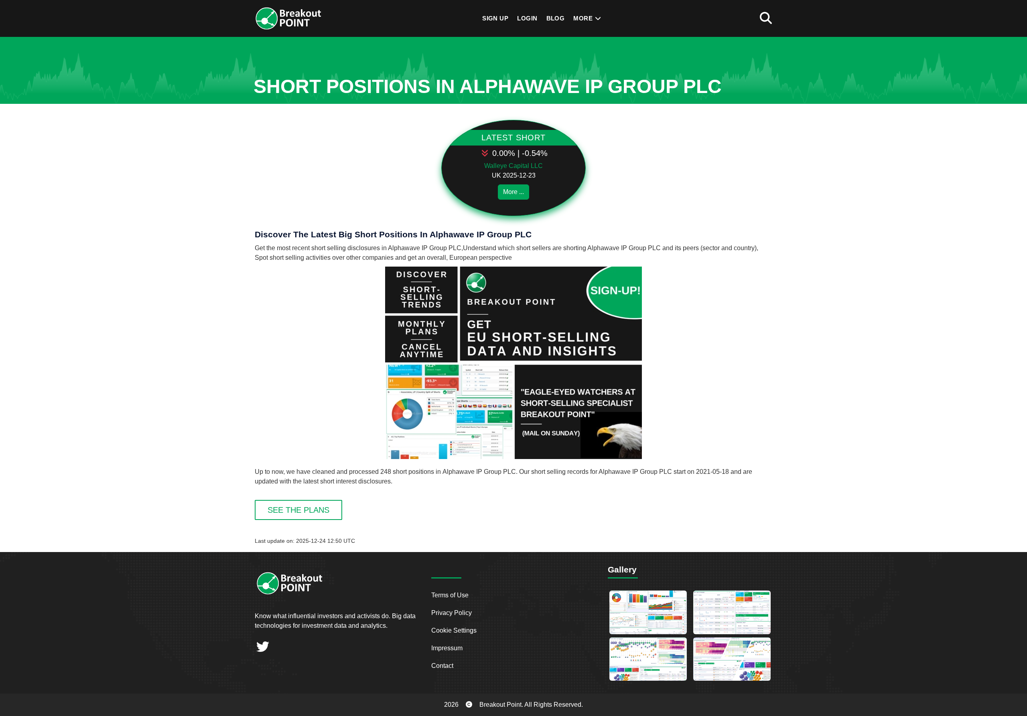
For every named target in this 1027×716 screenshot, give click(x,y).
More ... (513, 191)
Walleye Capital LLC (513, 165)
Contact (442, 665)
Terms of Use (450, 595)
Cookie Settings (454, 630)
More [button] (583, 18)
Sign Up (495, 18)
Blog (555, 18)
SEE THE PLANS (298, 510)
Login (527, 18)
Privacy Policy (451, 612)
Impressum (447, 648)
